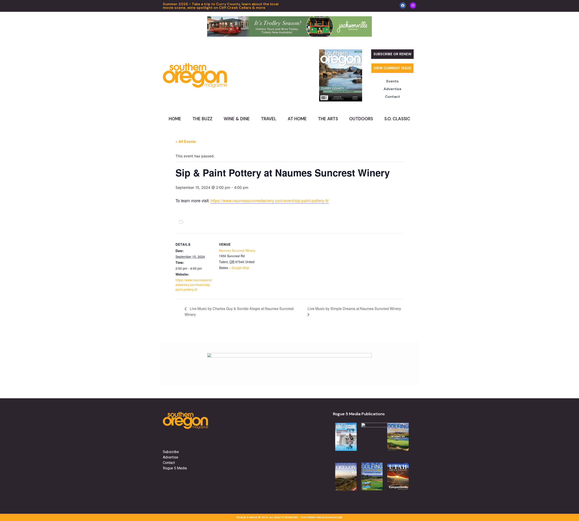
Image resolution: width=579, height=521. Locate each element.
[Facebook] (403, 5)
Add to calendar (199, 221)
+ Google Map (239, 267)
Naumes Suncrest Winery (237, 250)
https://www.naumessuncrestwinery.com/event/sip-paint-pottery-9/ (270, 200)
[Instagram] (413, 5)
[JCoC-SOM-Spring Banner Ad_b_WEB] (289, 35)
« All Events (186, 141)
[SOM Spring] (289, 356)
